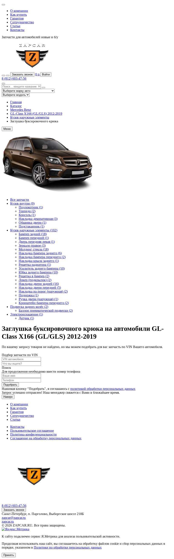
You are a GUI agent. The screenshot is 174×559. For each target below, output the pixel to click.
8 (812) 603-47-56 (14, 78)
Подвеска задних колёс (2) (29, 307)
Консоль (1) (27, 215)
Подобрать (10, 384)
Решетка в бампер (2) (34, 276)
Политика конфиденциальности (33, 434)
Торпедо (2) (27, 211)
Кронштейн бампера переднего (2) (44, 303)
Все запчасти (19, 199)
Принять (8, 555)
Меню (7, 128)
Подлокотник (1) (31, 207)
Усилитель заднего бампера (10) (42, 268)
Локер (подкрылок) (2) (35, 280)
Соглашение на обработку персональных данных (45, 438)
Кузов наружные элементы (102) (33, 230)
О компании (19, 11)
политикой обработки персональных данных (102, 389)
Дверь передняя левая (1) (37, 241)
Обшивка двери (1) (32, 222)
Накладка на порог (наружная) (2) (43, 291)
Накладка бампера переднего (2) (42, 257)
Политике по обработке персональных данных (68, 547)
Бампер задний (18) (33, 234)
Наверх (8, 396)
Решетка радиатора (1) (35, 264)
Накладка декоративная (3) (38, 219)
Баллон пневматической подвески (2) (46, 310)
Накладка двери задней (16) (39, 284)
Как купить (18, 14)
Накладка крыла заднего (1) (39, 261)
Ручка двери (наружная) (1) (38, 299)
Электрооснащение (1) (26, 314)
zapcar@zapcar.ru (14, 517)
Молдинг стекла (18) (34, 249)
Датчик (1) (26, 318)
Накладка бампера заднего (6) (40, 253)
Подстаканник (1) (31, 226)
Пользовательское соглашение (32, 430)
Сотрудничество (22, 22)
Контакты (17, 30)
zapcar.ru (8, 521)
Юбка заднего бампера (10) (38, 272)
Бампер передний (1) (34, 238)
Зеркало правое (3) (32, 245)
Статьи (15, 26)
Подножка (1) (28, 295)
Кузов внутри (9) (22, 203)
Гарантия (17, 18)
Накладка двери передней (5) (40, 287)
